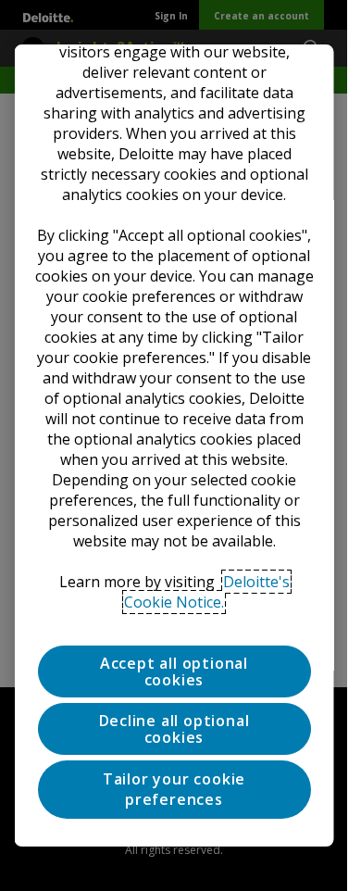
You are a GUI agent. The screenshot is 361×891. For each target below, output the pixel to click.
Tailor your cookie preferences (173, 789)
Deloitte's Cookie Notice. (207, 591)
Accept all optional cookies (173, 671)
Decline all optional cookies (173, 728)
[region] (173, 445)
